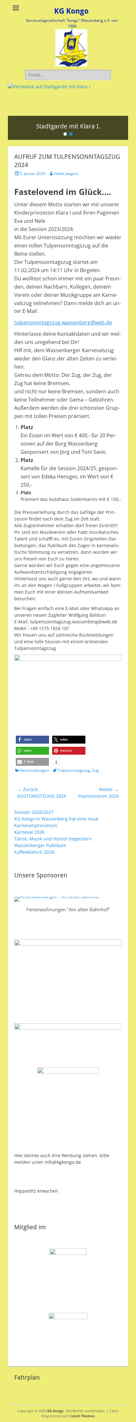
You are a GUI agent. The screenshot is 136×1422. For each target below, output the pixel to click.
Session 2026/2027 (33, 812)
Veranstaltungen (34, 770)
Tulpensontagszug (74, 770)
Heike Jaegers (66, 173)
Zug (95, 770)
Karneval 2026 (29, 832)
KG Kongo (71, 11)
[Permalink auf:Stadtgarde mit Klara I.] (68, 99)
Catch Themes (82, 1415)
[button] (32, 740)
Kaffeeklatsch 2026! (34, 852)
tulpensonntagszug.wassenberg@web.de (63, 322)
